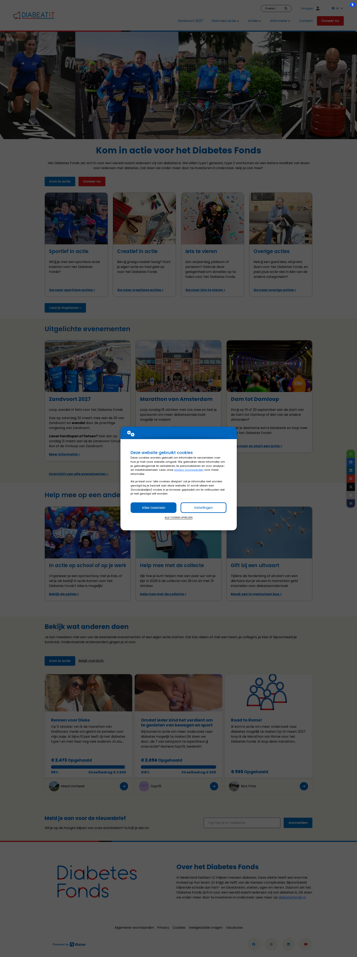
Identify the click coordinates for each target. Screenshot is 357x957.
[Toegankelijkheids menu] (352, 4)
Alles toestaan (153, 507)
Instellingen (203, 507)
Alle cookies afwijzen (179, 517)
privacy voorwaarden (188, 470)
